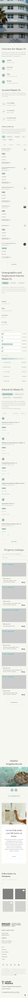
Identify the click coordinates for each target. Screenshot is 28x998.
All (4, 136)
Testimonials (4, 956)
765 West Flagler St (6, 150)
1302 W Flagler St (5, 189)
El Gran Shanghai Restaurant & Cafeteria (8, 168)
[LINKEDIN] (10, 964)
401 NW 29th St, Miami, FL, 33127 (7, 525)
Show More (14, 541)
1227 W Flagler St (5, 170)
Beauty (5, 139)
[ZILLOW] (18, 964)
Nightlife (11, 139)
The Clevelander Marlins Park (8, 243)
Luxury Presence (6, 988)
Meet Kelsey (4, 949)
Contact (3, 959)
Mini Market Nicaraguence (7, 187)
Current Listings (5, 952)
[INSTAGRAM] (7, 964)
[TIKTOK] (14, 964)
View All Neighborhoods (14, 796)
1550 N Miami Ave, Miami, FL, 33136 (8, 484)
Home (3, 947)
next (16, 790)
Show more (14, 264)
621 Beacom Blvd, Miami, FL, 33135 (8, 444)
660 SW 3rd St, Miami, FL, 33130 (7, 505)
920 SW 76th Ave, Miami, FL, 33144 (8, 464)
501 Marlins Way (5, 245)
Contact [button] (14, 856)
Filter (6, 558)
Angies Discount (5, 206)
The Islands (4, 954)
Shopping (18, 136)
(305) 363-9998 (5, 933)
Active (24, 136)
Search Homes (14, 702)
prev (12, 790)
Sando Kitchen (5, 225)
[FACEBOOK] (3, 964)
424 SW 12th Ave (5, 207)
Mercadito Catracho (6, 148)
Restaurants (10, 136)
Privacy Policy (16, 992)
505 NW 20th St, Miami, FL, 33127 (7, 424)
